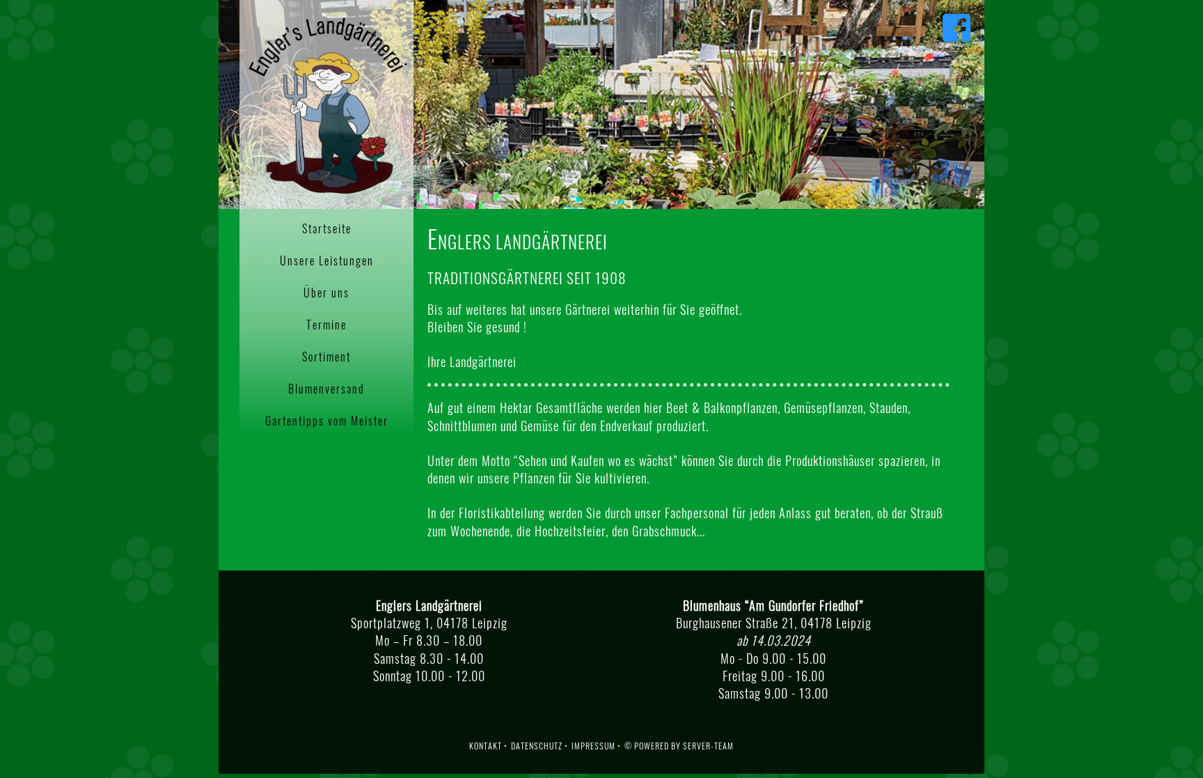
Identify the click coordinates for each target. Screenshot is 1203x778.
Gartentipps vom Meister (326, 420)
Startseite (327, 228)
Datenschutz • (539, 746)
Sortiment (326, 356)
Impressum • (596, 746)
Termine (326, 324)
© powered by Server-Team (679, 746)
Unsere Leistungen (327, 260)
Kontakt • (488, 746)
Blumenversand (326, 388)
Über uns (326, 292)
